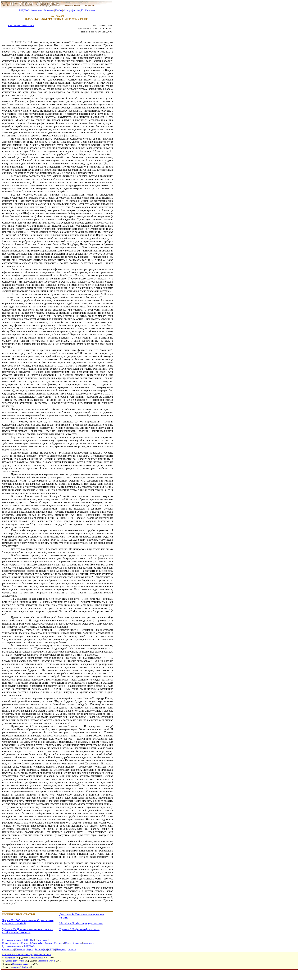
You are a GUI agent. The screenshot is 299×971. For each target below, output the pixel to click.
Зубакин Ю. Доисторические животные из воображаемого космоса (27, 931)
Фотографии (69, 10)
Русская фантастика (11, 940)
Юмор (68, 943)
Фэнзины (77, 943)
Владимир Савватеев (22, 964)
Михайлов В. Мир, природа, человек (81, 923)
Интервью (90, 10)
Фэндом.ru (10, 957)
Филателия (88, 943)
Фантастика (36, 10)
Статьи (24, 943)
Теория (48, 943)
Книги (5, 943)
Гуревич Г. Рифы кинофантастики (79, 929)
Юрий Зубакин (36, 957)
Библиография (36, 943)
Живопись (59, 943)
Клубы (58, 10)
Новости (72, 949)
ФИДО (80, 10)
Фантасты (15, 943)
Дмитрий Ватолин (46, 960)
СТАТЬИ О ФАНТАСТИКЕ (21, 25)
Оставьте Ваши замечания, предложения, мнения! (26, 954)
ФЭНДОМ (24, 10)
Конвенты (49, 10)
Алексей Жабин (20, 967)
